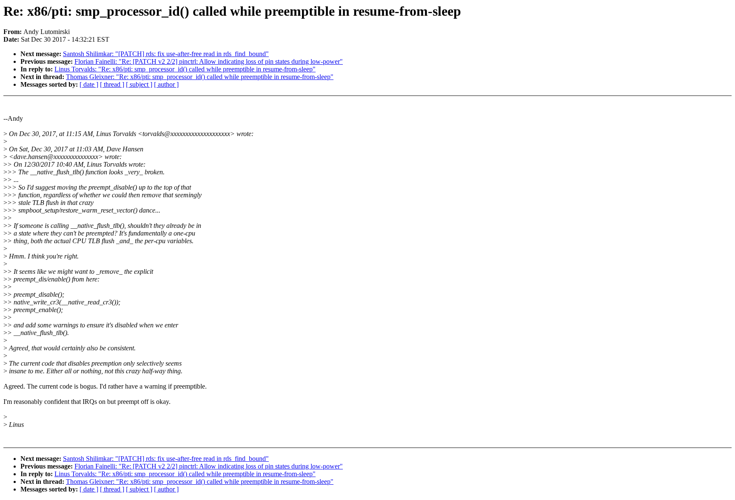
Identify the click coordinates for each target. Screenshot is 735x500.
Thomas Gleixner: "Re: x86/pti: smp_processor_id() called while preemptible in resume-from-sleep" (199, 76)
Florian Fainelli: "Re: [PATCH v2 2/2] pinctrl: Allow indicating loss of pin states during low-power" (208, 61)
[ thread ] (112, 84)
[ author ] (166, 84)
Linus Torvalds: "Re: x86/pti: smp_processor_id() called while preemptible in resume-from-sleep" (185, 69)
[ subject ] (139, 84)
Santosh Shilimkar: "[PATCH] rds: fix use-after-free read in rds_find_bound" (166, 53)
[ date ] (89, 84)
